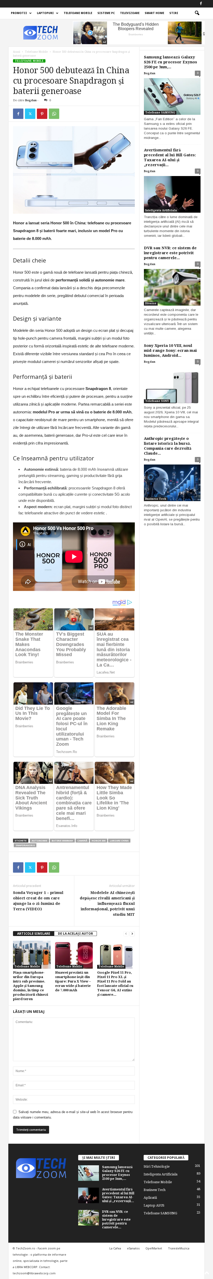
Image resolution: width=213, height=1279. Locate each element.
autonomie (39, 840)
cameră (82, 840)
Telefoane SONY (157, 401)
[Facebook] (201, 4)
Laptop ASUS (154, 1205)
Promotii (19, 13)
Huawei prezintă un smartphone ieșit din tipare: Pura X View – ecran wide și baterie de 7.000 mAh (73, 981)
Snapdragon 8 (25, 845)
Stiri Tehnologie (157, 1166)
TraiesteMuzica (178, 1248)
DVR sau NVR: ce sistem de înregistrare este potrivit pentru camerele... (170, 253)
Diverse (150, 303)
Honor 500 (98, 840)
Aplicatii (150, 1198)
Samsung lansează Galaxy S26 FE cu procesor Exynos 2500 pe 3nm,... (170, 62)
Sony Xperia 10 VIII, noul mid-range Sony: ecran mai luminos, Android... (170, 350)
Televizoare (129, 13)
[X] (30, 114)
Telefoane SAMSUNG (160, 112)
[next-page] (132, 933)
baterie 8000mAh (62, 840)
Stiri (173, 13)
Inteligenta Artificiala (161, 210)
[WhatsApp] (54, 114)
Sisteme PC (106, 13)
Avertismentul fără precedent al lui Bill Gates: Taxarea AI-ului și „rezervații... (170, 157)
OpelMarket (153, 1248)
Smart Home (154, 13)
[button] (197, 13)
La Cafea (115, 1248)
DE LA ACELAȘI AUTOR (75, 933)
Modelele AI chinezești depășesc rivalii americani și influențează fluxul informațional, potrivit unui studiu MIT (107, 903)
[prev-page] (126, 933)
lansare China (119, 840)
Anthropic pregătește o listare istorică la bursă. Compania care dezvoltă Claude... (167, 446)
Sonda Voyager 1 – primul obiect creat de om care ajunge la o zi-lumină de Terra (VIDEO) (38, 900)
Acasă (16, 51)
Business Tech (155, 498)
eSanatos (133, 1248)
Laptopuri (45, 13)
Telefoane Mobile (78, 13)
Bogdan (31, 100)
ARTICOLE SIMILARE (33, 933)
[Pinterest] (42, 114)
